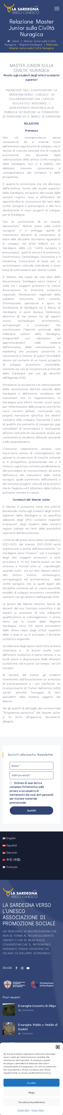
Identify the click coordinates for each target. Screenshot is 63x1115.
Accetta (31, 1082)
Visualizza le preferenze (31, 1102)
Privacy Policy (37, 1110)
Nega (32, 1092)
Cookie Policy (23, 1110)
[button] (57, 1047)
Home (14, 41)
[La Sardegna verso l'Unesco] (22, 9)
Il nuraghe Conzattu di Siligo (37, 1006)
